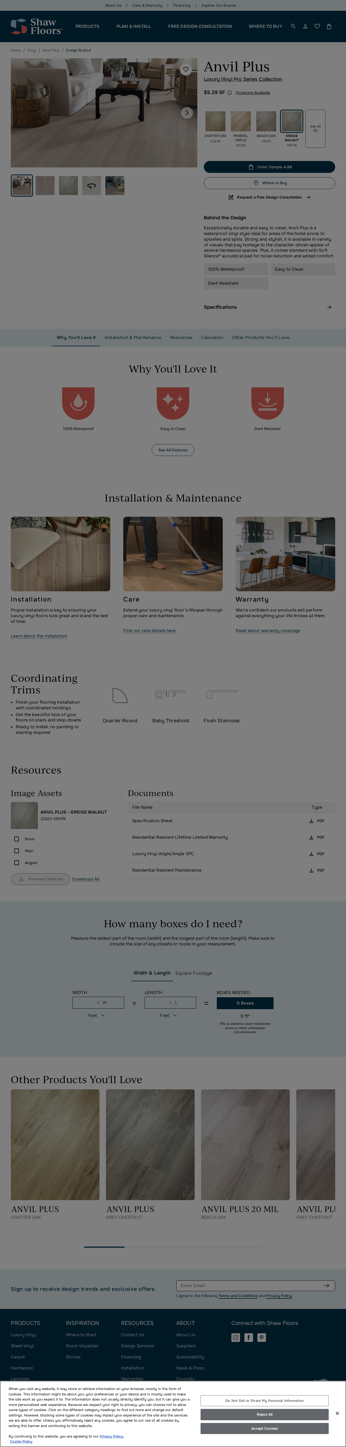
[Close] (337, 1413)
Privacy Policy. (112, 1436)
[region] (173, 1414)
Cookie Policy (21, 1441)
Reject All (264, 1414)
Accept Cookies (264, 1428)
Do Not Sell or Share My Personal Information (264, 1400)
